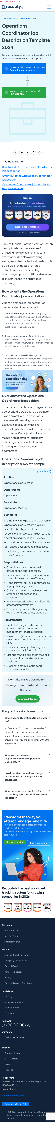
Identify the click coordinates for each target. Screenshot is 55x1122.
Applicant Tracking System (17, 955)
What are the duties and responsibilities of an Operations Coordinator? (23, 758)
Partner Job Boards (13, 971)
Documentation (12, 1053)
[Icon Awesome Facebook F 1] (4, 1025)
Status (9, 1115)
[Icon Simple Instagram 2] (27, 1025)
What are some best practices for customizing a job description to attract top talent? (26, 794)
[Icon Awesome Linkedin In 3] (16, 1025)
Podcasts (9, 1013)
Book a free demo (38, 843)
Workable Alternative (14, 1037)
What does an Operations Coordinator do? (26, 719)
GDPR (7, 1064)
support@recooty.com (13, 1095)
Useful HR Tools (11, 1007)
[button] (42, 471)
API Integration (11, 1058)
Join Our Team (11, 936)
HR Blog (8, 996)
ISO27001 (9, 1070)
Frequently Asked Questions (18, 983)
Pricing (7, 977)
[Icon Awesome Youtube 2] (22, 1025)
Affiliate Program (12, 941)
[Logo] (10, 1025)
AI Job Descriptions (13, 1002)
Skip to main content (10, 1)
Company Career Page (15, 960)
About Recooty (11, 930)
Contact (10, 1118)
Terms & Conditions (23, 1115)
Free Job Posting (12, 966)
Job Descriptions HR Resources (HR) (20, 18)
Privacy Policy (42, 1115)
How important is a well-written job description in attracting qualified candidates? (24, 776)
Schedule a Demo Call (15, 1104)
